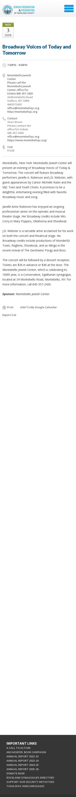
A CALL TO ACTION (18, 748)
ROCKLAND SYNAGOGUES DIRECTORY (30, 777)
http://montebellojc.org (22, 111)
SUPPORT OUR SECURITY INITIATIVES (30, 782)
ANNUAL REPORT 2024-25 (22, 765)
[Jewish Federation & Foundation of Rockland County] (18, 10)
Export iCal (9, 315)
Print (10, 307)
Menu (69, 8)
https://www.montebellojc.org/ (27, 140)
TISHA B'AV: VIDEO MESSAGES (25, 786)
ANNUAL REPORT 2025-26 (22, 769)
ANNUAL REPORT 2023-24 (22, 760)
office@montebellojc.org (23, 108)
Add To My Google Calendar (38, 307)
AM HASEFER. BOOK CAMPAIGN (26, 752)
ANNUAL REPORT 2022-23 (22, 756)
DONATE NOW (15, 773)
